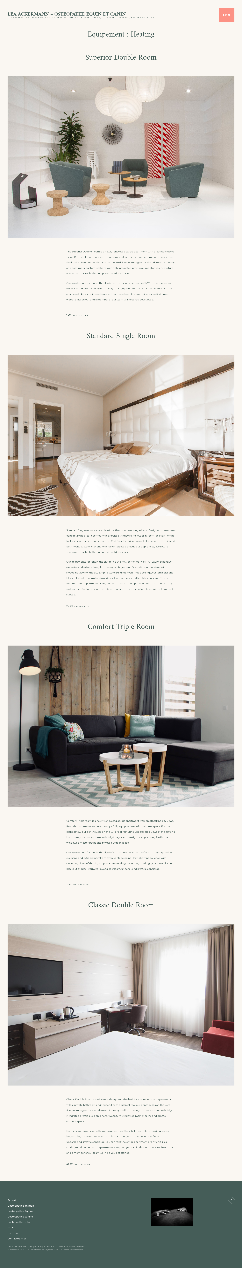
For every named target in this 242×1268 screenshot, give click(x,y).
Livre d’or (13, 1233)
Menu (226, 15)
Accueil (12, 1200)
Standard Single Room (121, 336)
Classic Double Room (121, 905)
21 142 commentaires (77, 884)
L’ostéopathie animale (21, 1205)
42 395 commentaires (78, 1164)
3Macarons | (78, 1250)
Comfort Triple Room (121, 627)
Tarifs (11, 1227)
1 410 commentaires (77, 315)
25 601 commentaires (77, 606)
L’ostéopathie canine (20, 1216)
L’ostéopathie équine (20, 1211)
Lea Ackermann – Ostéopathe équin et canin (67, 14)
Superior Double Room (121, 58)
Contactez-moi (17, 1238)
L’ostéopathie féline (20, 1222)
